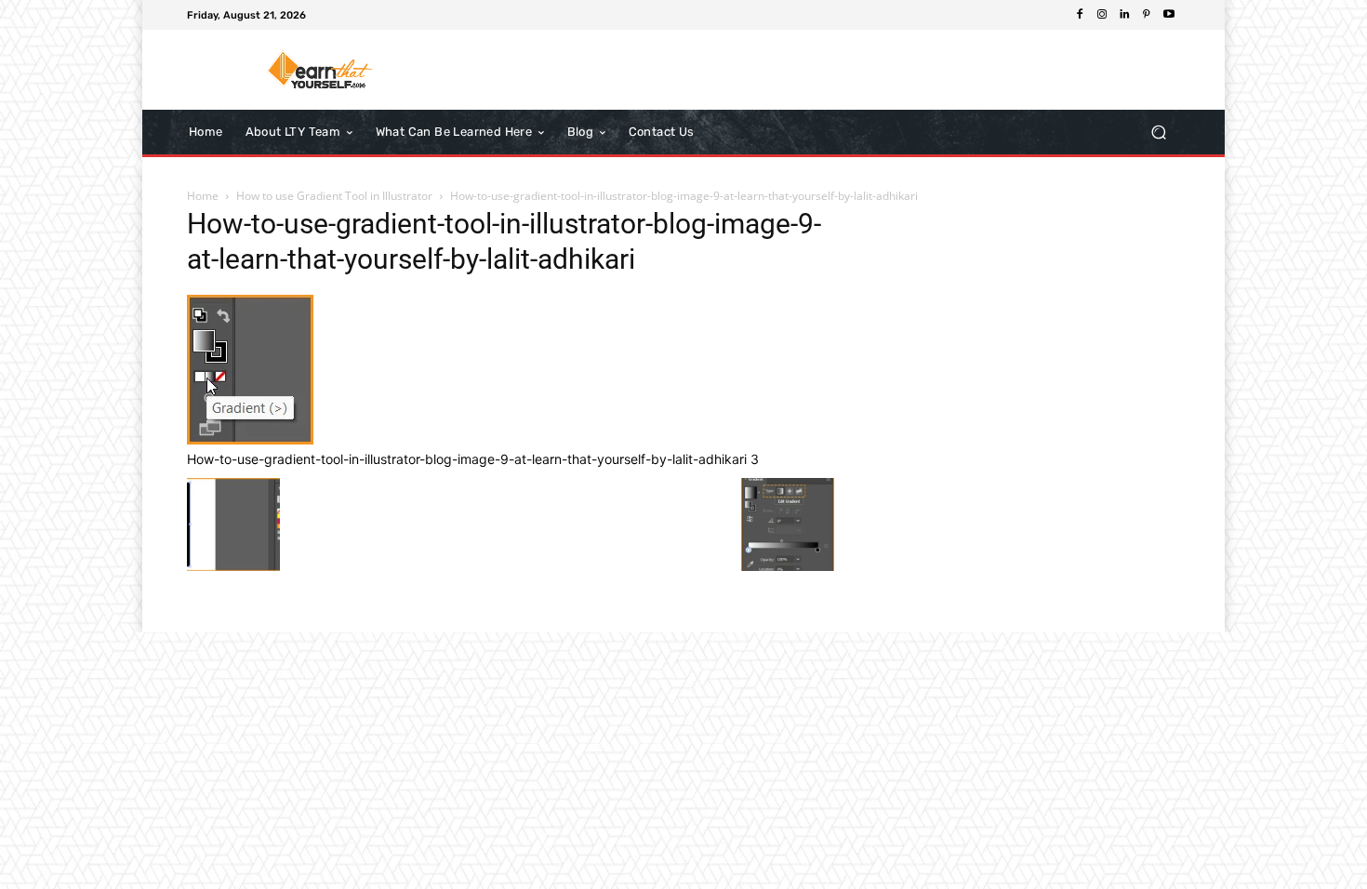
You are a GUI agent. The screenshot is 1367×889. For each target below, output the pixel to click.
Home (203, 196)
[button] (1158, 131)
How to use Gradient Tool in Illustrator (334, 196)
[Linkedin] (1124, 15)
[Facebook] (1079, 15)
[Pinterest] (1146, 15)
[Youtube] (1169, 15)
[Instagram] (1102, 15)
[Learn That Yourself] (320, 69)
